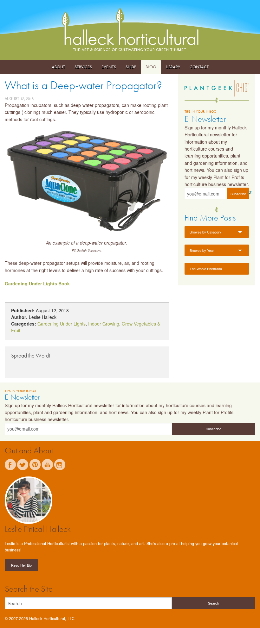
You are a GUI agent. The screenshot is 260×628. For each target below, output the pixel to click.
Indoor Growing (103, 323)
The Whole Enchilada (206, 268)
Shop (131, 67)
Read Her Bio (21, 565)
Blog (151, 67)
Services (83, 67)
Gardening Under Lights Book (37, 283)
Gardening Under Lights (61, 323)
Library (173, 67)
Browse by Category (205, 231)
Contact (199, 67)
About (58, 67)
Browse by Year (202, 250)
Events (108, 67)
